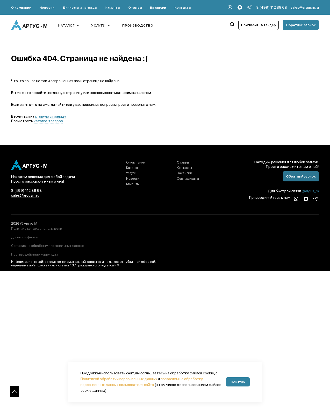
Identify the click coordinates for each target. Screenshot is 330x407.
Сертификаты (188, 178)
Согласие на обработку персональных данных (47, 246)
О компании (21, 7)
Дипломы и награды (80, 7)
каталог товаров (48, 121)
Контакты (182, 7)
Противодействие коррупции (34, 254)
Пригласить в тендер (258, 25)
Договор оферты (24, 237)
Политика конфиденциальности (36, 228)
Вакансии (158, 7)
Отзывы (135, 7)
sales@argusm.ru (305, 7)
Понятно (238, 382)
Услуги (131, 173)
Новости (46, 7)
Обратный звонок (301, 25)
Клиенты (112, 7)
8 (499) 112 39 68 (271, 7)
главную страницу (50, 116)
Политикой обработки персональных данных (118, 379)
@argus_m (310, 191)
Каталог (132, 168)
